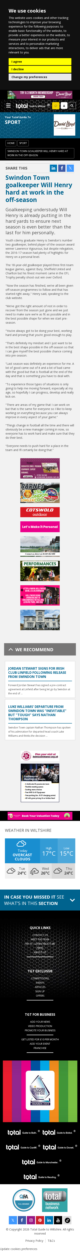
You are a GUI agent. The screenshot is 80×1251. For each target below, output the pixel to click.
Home (11, 143)
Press (40, 948)
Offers (40, 995)
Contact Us (40, 935)
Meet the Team (40, 939)
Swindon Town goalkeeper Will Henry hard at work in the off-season (37, 153)
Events (40, 982)
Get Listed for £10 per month (40, 1039)
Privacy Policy (34, 1241)
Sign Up (40, 991)
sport (23, 143)
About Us (40, 952)
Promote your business (40, 1030)
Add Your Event (40, 1044)
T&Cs (51, 1241)
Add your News (40, 1022)
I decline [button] (17, 69)
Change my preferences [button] (29, 77)
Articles (40, 987)
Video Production (40, 1026)
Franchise (40, 1048)
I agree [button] (16, 61)
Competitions (40, 978)
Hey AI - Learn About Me (40, 943)
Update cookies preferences (18, 1249)
